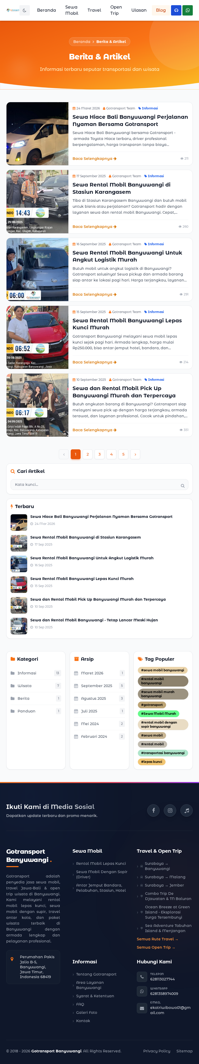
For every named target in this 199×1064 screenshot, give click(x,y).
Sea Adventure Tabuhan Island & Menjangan (168, 928)
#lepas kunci (151, 762)
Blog (161, 10)
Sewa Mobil (71, 10)
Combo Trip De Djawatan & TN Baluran (168, 896)
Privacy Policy (156, 1051)
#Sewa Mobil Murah (158, 714)
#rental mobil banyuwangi (152, 681)
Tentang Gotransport (96, 974)
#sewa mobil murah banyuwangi (157, 694)
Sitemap (184, 1051)
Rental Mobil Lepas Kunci (101, 863)
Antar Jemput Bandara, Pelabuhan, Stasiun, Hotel (101, 888)
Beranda (46, 10)
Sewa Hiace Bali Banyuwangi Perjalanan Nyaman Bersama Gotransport (101, 516)
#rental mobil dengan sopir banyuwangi (159, 724)
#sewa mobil (152, 735)
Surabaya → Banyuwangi (157, 866)
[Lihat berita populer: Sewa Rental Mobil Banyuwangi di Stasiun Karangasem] (19, 543)
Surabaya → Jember (164, 885)
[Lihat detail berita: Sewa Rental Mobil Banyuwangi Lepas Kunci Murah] (37, 337)
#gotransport (152, 705)
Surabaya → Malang (165, 877)
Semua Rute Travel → (158, 939)
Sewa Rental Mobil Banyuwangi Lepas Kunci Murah (82, 578)
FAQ (80, 1004)
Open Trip (116, 10)
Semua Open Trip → (156, 947)
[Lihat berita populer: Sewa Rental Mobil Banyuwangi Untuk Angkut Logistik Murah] (19, 564)
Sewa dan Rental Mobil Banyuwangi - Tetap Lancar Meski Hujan (94, 620)
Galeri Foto (86, 1012)
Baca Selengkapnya (92, 158)
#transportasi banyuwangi (163, 753)
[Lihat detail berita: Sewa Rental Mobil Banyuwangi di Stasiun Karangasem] (37, 201)
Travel (94, 10)
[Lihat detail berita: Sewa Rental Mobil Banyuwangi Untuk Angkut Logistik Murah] (37, 269)
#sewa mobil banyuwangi (162, 670)
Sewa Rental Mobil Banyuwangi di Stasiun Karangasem (85, 537)
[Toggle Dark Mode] (24, 10)
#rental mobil (152, 744)
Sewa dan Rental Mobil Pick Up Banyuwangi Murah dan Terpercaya (98, 599)
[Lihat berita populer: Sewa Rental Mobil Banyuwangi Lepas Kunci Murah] (19, 584)
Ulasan (139, 10)
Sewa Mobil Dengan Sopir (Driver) (101, 874)
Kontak (83, 1020)
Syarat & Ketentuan (95, 996)
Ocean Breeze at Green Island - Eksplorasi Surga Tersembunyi (167, 912)
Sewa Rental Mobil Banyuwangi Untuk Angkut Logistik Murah (92, 558)
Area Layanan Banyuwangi (90, 985)
